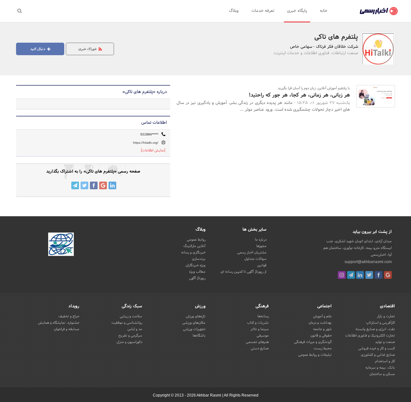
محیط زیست (323, 348)
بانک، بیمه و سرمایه (380, 368)
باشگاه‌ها (199, 335)
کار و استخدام (385, 361)
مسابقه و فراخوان (66, 329)
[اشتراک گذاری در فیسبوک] (94, 185)
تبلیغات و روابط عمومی (315, 355)
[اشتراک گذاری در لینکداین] (112, 185)
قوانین (262, 265)
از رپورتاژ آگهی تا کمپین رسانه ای (244, 272)
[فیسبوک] (378, 275)
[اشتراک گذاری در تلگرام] (75, 185)
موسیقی (263, 335)
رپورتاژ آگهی (197, 278)
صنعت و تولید (385, 342)
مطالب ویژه (197, 272)
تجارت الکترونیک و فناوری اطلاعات (370, 335)
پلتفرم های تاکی (336, 37)
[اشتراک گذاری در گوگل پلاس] (103, 185)
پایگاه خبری (297, 10)
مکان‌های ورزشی (194, 323)
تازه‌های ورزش (196, 316)
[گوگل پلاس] (388, 275)
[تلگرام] (351, 275)
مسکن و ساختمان (382, 374)
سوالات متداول (255, 259)
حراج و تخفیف (68, 316)
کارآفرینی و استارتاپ (380, 323)
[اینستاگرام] (341, 275)
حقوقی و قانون (321, 335)
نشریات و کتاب (258, 323)
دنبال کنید (38, 49)
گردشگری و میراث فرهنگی (313, 342)
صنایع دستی (260, 348)
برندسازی (199, 259)
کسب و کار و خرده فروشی (376, 348)
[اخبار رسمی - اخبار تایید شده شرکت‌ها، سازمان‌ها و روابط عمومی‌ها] (378, 11)
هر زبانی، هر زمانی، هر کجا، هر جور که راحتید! (299, 95)
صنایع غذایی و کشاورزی (378, 355)
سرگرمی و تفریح (130, 335)
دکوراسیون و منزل (129, 342)
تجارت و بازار (386, 316)
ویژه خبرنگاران (196, 265)
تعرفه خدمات (262, 10)
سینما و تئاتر (259, 329)
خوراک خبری (88, 49)
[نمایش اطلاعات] (153, 150)
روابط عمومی (196, 240)
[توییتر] (369, 275)
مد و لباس (134, 329)
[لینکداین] (360, 275)
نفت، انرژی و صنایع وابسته (375, 329)
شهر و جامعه (322, 329)
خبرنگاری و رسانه (193, 252)
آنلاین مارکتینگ (194, 246)
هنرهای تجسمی (257, 342)
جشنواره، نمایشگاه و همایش (58, 323)
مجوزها (261, 246)
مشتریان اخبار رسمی (252, 252)
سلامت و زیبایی (131, 316)
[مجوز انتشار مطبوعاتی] (61, 245)
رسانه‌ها (263, 316)
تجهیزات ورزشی (194, 329)
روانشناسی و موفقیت (126, 323)
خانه (324, 10)
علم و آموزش (322, 316)
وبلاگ (234, 10)
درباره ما (261, 240)
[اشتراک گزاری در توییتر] (84, 185)
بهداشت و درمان (320, 323)
